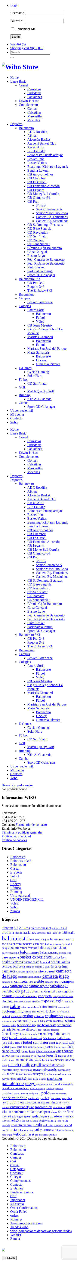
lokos (70, 1055)
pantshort (7, 1093)
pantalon (54, 1078)
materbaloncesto (53, 1065)
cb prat (22, 991)
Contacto (16, 418)
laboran (15, 1056)
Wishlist (15, 1235)
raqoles (67, 1098)
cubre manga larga (30, 1007)
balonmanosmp (49, 952)
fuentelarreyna (11, 1034)
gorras (13, 1047)
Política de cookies (14, 840)
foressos (55, 1030)
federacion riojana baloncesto (36, 1025)
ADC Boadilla (37, 132)
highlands (39, 1047)
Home (14, 77)
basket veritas (12, 962)
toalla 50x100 (40, 1120)
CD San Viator (37, 236)
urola (37, 1124)
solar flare (66, 1112)
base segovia (10, 957)
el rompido (16, 1016)
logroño (62, 1056)
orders (14, 1215)
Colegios (25, 306)
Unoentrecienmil (21, 410)
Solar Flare (34, 376)
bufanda (48, 966)
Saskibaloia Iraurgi (40, 271)
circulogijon (10, 1001)
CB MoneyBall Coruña (43, 194)
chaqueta (45, 996)
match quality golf (24, 1064)
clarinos (36, 1001)
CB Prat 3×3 (35, 283)
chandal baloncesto (26, 996)
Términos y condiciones (26, 1223)
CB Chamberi (36, 178)
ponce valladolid (14, 1098)
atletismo (41, 932)
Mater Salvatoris (38, 352)
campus (67, 981)
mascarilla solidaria (44, 1060)
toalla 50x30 (26, 1121)
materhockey (10, 1069)
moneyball (39, 1074)
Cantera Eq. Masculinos (52, 221)
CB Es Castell (36, 182)
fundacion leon (29, 1034)
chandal (8, 996)
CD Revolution (37, 232)
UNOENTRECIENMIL (27, 899)
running (51, 1102)
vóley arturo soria (46, 1129)
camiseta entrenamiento (29, 976)
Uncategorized (20, 895)
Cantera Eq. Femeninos (52, 217)
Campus (24, 298)
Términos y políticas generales (22, 832)
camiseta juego (55, 976)
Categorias (17, 1169)
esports (69, 1020)
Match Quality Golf (40, 391)
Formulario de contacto (31, 824)
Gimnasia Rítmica (48, 364)
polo (45, 1093)
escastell (23, 1021)
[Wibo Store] (20, 67)
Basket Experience (40, 302)
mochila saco (25, 1074)
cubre (15, 1006)
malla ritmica (8, 1060)
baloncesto (15, 938)
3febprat (7, 928)
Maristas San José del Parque (47, 348)
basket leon (59, 957)
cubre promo (48, 1006)
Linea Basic (18, 81)
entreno (39, 1016)
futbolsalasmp (49, 1038)
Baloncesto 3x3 (20, 861)
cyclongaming (13, 1011)
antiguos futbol (59, 928)
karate (32, 1051)
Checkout (16, 1173)
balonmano (29, 952)
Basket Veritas (37, 163)
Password (16, 21)
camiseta (8, 971)
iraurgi (15, 1051)
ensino (27, 1016)
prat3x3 (44, 1098)
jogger (24, 1051)
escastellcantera (53, 1021)
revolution (10, 1102)
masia (4, 1065)
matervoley (64, 1069)
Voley (14, 903)
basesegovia (65, 953)
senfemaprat (21, 1112)
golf (71, 1042)
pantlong (50, 1088)
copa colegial (53, 1000)
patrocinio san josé (23, 1093)
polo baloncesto (58, 1094)
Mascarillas (35, 116)
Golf (22, 387)
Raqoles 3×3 (35, 286)
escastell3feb (37, 1021)
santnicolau (43, 1107)
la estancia (25, 1056)
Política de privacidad (16, 836)
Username (17, 13)
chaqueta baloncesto (63, 996)
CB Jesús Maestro (39, 325)
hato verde (28, 1046)
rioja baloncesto (27, 1102)
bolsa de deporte (34, 967)
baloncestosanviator (23, 947)
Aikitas (32, 135)
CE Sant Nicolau (38, 244)
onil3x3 (21, 1078)
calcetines (61, 966)
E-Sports (16, 872)
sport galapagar (35, 1116)
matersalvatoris (45, 1069)
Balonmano (26, 294)
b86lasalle (68, 932)
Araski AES (35, 147)
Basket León (35, 159)
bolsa (22, 966)
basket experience (36, 957)
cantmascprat (39, 986)
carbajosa (57, 986)
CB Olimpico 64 (38, 197)
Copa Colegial (37, 252)
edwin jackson (46, 1011)
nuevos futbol (9, 1078)
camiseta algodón (25, 971)
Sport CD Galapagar (41, 275)
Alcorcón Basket (38, 139)
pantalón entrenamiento (15, 1088)
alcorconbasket (41, 928)
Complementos (29, 104)
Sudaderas (34, 93)
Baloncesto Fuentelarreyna (45, 155)
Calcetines (34, 112)
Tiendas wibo (19, 1227)
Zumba (23, 403)
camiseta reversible (29, 981)
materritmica (26, 1069)
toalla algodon (54, 1121)
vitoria (11, 1129)
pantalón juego (37, 1088)
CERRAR (9, 1258)
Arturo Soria (35, 310)
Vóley (40, 321)
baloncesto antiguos (39, 939)
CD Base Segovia (39, 228)
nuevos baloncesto (62, 1074)
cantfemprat (19, 986)
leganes (41, 1055)
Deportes (16, 124)
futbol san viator (35, 1042)
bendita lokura (60, 962)
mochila (12, 1074)
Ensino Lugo (36, 255)
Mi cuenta (17, 414)
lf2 (55, 1055)
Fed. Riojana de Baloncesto (46, 263)
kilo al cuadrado (45, 1051)
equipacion (54, 1016)
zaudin (38, 1135)
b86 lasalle (53, 932)
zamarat (28, 1134)
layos (33, 1056)
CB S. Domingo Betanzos (45, 225)
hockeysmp (60, 1047)
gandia (64, 1043)
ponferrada (33, 1098)
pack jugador (39, 1079)
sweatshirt (68, 1116)
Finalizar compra (21, 1192)
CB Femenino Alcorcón (43, 186)
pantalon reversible (63, 1084)
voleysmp (29, 1130)
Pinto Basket (35, 267)
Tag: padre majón (22, 785)
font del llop (44, 1030)
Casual (23, 85)
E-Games (25, 368)
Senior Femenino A (49, 209)
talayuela (6, 1121)
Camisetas (34, 89)
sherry (54, 1112)
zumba (53, 1134)
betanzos (7, 966)
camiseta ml (7, 982)
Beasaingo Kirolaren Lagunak (47, 166)
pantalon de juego (19, 1083)
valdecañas (48, 1125)
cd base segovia (62, 991)
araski (18, 932)
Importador (17, 1200)
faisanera (6, 1025)
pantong (59, 1088)
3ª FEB (41, 205)
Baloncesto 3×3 (29, 279)
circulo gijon (25, 1001)
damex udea (30, 1012)
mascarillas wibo (65, 1060)
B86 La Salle (36, 151)
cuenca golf (64, 1007)
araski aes (29, 932)
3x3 (16, 928)
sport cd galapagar (12, 1116)
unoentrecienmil (22, 1125)
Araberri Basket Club (41, 143)
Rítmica (15, 888)
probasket (55, 1098)
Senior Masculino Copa (52, 213)
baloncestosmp (10, 952)
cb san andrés (40, 991)
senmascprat (40, 1112)
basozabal (45, 962)
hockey (49, 1046)
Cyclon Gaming (38, 372)
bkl (15, 966)
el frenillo (62, 1012)
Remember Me (25, 29)
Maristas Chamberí (40, 337)
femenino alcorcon (24, 1029)
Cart (13, 1161)
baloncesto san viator (52, 947)
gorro (19, 1046)
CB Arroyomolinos (40, 174)
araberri (8, 932)
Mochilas (33, 120)
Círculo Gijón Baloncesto (44, 248)
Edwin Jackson (29, 101)
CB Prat (32, 201)
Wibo (14, 422)
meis (4, 1074)
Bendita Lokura (38, 170)
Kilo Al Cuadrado (39, 399)
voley (20, 1130)
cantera (5, 986)
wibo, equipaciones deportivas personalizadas (41, 1231)
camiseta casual (44, 971)
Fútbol (40, 317)
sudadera (55, 1116)
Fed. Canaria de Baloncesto (46, 259)
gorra (5, 1046)
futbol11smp (45, 1033)
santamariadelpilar (21, 1107)
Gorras (32, 108)
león (49, 1055)
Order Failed (18, 1211)
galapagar (55, 1042)
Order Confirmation (23, 1208)
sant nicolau (59, 1107)
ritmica (41, 1102)
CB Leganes (35, 190)
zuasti (45, 1135)
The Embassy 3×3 (39, 290)
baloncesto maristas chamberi (26, 944)
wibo (17, 1134)
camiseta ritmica (53, 982)
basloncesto (31, 962)
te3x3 (15, 1120)
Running (25, 395)
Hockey (41, 360)
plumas (36, 1094)
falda (13, 1025)
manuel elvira (24, 1060)
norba (49, 1074)
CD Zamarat (35, 240)
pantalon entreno (44, 1084)
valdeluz (58, 1125)
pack (30, 1079)
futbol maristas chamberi (25, 1038)
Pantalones (34, 97)
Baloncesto (26, 128)
